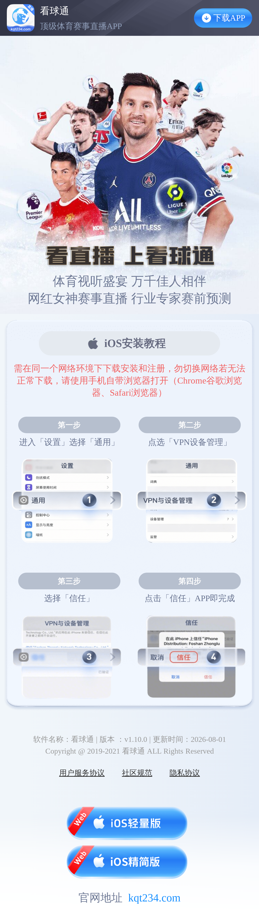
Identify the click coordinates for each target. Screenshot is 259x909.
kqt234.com (154, 898)
